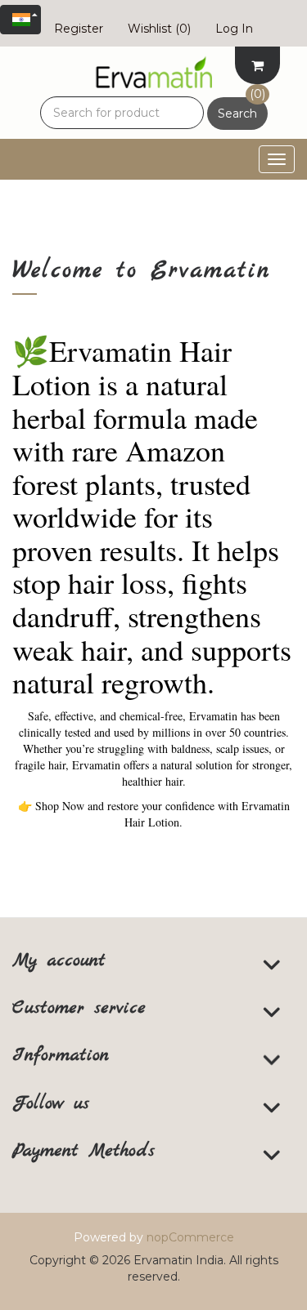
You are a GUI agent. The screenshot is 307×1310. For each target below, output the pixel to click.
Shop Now (51, 805)
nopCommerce (190, 1237)
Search (237, 113)
